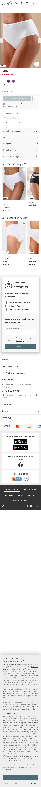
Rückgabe (7, 144)
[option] (3, 81)
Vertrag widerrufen (12, 489)
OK (20, 778)
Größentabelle (9, 91)
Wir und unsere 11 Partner (12, 665)
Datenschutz (32, 489)
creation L (6, 404)
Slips (19, 10)
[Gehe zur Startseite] (9, 3)
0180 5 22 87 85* (11, 390)
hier (10, 693)
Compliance (32, 495)
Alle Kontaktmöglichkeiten (16, 373)
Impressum (22, 495)
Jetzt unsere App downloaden (20, 436)
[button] (3, 3)
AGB (24, 489)
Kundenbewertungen (11, 156)
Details (6, 137)
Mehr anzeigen (20, 341)
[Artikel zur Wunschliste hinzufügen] (35, 98)
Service (5, 411)
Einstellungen (33, 783)
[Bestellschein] (27, 3)
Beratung (6, 417)
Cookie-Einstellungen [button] (20, 500)
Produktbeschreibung (12, 131)
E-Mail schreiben (11, 367)
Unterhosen (12, 10)
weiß (3, 85)
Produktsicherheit (10, 150)
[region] (20, 721)
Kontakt (5, 359)
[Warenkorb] (38, 3)
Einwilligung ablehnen (10, 783)
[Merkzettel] (32, 3)
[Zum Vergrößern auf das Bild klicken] (36, 64)
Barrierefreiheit (9, 495)
